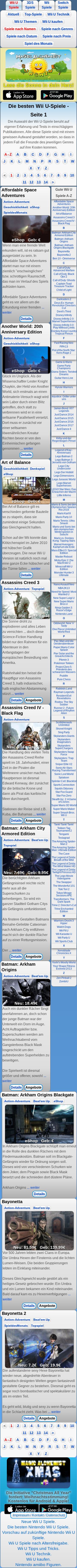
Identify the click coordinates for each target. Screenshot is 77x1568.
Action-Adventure (17, 201)
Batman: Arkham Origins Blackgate (64, 246)
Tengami (64, 834)
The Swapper (64, 882)
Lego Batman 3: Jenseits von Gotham (64, 461)
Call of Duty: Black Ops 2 (64, 275)
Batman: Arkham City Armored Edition (64, 234)
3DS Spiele (30, 5)
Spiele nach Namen (20, 29)
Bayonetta (64, 251)
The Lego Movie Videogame (64, 877)
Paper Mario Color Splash (63, 648)
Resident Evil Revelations (63, 697)
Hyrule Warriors (64, 387)
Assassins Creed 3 (64, 217)
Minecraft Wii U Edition (64, 567)
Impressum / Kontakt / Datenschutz (38, 1515)
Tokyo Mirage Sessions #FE (64, 894)
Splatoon (64, 777)
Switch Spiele (63, 5)
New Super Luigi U (64, 598)
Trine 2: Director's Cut (64, 905)
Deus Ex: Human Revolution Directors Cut (64, 305)
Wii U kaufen (52, 21)
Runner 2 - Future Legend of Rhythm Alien (63, 710)
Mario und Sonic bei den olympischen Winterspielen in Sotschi (64, 530)
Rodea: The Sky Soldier (64, 703)
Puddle (64, 675)
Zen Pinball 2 (63, 978)
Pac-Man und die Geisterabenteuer (64, 642)
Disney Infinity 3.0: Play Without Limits (64, 326)
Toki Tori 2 (64, 889)
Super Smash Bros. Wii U (64, 814)
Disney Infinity (64, 315)
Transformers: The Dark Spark (63, 900)
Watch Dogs (64, 927)
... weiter (26, 448)
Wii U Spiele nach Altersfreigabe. (38, 1543)
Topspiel (38, 588)
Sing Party (64, 732)
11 (24, 182)
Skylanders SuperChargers (64, 747)
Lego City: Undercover (64, 467)
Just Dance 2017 (64, 425)
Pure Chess (64, 679)
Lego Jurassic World (64, 479)
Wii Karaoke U (64, 934)
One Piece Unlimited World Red (64, 630)
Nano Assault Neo (64, 584)
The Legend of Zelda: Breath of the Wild (64, 858)
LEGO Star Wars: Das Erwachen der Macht (64, 490)
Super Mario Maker (64, 809)
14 (46, 182)
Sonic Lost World (64, 774)
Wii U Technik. (38, 1554)
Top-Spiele (33, 14)
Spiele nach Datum (21, 36)
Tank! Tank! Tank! (64, 824)
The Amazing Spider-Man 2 (64, 842)
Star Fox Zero (63, 795)
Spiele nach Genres (57, 29)
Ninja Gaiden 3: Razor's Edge (64, 609)
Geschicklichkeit (16, 207)
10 (72, 175)
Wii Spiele (47, 5)
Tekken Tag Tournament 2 (64, 829)
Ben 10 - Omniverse (64, 258)
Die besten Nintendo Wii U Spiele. (38, 1527)
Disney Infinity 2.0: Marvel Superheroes (64, 320)
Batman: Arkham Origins (64, 240)
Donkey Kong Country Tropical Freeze (64, 332)
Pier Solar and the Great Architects (64, 654)
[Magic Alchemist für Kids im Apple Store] (19, 95)
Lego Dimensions (64, 475)
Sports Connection (64, 785)
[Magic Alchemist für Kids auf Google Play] (57, 95)
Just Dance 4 (63, 429)
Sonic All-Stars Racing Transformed (64, 769)
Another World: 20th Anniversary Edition (64, 208)
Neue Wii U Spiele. (38, 1521)
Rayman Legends (64, 692)
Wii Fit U (63, 930)
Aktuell (13, 14)
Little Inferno (64, 495)
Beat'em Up (40, 840)
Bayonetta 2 (64, 255)
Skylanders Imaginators (64, 740)
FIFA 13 (64, 346)
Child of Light (63, 290)
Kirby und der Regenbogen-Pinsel (64, 439)
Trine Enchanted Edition (63, 910)
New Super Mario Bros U (64, 602)
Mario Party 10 (64, 517)
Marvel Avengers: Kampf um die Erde (64, 545)
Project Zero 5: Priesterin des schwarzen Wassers (64, 669)
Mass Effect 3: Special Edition (64, 551)
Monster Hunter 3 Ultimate (64, 573)
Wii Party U (64, 937)
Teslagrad (64, 838)
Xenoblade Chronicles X (63, 951)
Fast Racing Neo (63, 343)
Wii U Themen (25, 21)
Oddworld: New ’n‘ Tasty (63, 624)
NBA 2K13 (64, 588)
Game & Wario (64, 362)
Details (26, 319)
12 (31, 182)
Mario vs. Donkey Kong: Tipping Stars (64, 539)
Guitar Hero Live (64, 378)
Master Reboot (63, 556)
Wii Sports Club (64, 941)
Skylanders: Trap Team (64, 759)
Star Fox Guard (64, 792)
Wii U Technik (58, 14)
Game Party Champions (64, 367)
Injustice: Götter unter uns (64, 397)
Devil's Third (64, 311)
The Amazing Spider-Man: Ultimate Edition (64, 848)
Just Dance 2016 (64, 421)
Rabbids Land (64, 688)
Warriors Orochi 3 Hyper (64, 922)
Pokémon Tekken (64, 663)
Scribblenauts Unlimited (64, 723)
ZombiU (63, 981)
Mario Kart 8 (64, 513)
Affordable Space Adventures (64, 202)
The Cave (64, 853)
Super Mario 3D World (64, 805)
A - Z (8, 154)
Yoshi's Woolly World (64, 962)
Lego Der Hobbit (64, 472)
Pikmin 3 (64, 659)
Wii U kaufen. (38, 1559)
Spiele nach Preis (57, 36)
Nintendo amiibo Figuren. (38, 1564)
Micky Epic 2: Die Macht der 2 (64, 561)
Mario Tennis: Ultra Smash (64, 522)
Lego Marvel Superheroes (63, 484)
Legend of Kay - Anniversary (64, 451)
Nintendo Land (64, 614)
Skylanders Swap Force (64, 753)
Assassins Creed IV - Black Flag (64, 222)
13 (39, 182)
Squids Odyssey (64, 788)
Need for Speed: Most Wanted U (64, 593)
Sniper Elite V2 (63, 764)
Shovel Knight (64, 728)
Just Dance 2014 (64, 414)
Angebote (33, 700)
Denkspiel (37, 468)
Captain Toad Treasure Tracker (64, 285)
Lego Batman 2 (64, 456)
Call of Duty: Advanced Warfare (64, 269)
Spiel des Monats (38, 43)
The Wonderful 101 (64, 886)
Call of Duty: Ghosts (64, 280)
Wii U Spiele (14, 5)
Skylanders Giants (63, 736)
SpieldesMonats (15, 212)
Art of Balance (64, 213)
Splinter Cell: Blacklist (64, 781)
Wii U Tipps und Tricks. (38, 1548)
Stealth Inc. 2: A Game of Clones (64, 800)
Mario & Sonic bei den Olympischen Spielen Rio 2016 (64, 507)
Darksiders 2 (64, 299)
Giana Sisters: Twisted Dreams (64, 373)
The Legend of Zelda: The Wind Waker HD (64, 865)
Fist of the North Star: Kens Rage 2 (64, 351)
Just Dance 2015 (64, 418)
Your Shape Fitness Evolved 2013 (64, 967)
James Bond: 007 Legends (64, 409)
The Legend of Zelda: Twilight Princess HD (64, 871)
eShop (35, 207)
